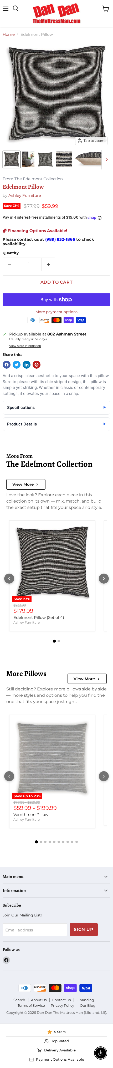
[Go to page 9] (72, 842)
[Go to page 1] (54, 641)
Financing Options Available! (37, 230)
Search (19, 1000)
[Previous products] (9, 579)
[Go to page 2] (59, 641)
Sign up (84, 929)
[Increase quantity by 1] (48, 264)
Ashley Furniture (24, 195)
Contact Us (61, 1000)
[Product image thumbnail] (28, 159)
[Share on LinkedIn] (26, 365)
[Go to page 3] (45, 842)
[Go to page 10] (76, 842)
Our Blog (87, 1005)
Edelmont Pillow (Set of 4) (38, 617)
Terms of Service (31, 1005)
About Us (39, 1000)
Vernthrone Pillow (30, 814)
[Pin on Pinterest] (36, 365)
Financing (85, 1000)
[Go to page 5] (54, 842)
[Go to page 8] (67, 842)
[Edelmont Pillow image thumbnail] (11, 159)
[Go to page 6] (59, 842)
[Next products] (104, 579)
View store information (25, 346)
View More (23, 484)
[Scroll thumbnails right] (105, 159)
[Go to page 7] (63, 842)
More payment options (56, 312)
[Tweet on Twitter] (16, 365)
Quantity (11, 253)
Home (9, 34)
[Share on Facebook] (7, 365)
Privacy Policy (62, 1005)
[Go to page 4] (50, 842)
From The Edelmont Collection (33, 179)
